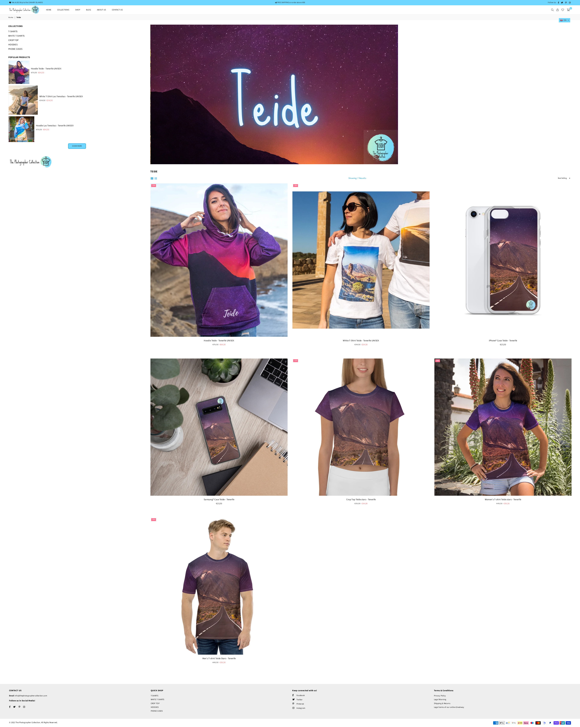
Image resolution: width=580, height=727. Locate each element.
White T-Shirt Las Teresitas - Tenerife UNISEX (61, 96)
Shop (77, 9)
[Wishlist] (562, 10)
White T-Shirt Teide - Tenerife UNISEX (361, 340)
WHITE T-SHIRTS (16, 35)
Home (48, 9)
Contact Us (117, 9)
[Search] (552, 10)
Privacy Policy (440, 695)
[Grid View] (152, 178)
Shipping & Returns (442, 703)
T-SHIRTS (12, 31)
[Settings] (557, 10)
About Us (101, 9)
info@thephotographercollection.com (30, 695)
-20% (437, 360)
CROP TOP (13, 40)
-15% (153, 185)
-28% (295, 185)
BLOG (88, 9)
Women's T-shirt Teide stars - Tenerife (503, 499)
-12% (295, 360)
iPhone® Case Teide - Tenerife (503, 340)
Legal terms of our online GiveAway (449, 707)
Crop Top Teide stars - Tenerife (361, 499)
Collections (63, 9)
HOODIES (13, 44)
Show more (77, 146)
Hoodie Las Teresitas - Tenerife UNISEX (55, 125)
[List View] (155, 178)
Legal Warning (440, 699)
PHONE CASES (15, 49)
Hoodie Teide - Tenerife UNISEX (219, 340)
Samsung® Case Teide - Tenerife (219, 499)
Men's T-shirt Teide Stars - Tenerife (219, 658)
